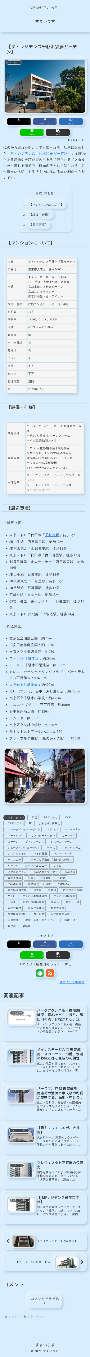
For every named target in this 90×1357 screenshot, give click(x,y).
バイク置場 (40, 853)
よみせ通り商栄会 (23, 684)
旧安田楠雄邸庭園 (33, 902)
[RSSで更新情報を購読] (50, 973)
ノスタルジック (17, 853)
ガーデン (13, 841)
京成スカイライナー (45, 871)
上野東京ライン (17, 871)
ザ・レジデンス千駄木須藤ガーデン (38, 153)
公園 (30, 877)
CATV (69, 817)
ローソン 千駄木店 (24, 658)
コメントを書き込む (45, 1301)
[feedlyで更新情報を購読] (40, 973)
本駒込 (55, 902)
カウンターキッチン (43, 835)
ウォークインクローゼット (24, 829)
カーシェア (68, 835)
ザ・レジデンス (34, 841)
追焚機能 (13, 920)
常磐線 (52, 889)
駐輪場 (27, 926)
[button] (58, 132)
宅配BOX (63, 883)
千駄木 (62, 877)
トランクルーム (71, 847)
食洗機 (12, 926)
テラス (51, 847)
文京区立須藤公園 (64, 896)
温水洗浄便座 (36, 908)
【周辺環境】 (38, 224)
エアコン (52, 829)
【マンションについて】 (46, 204)
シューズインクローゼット (24, 847)
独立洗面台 (57, 908)
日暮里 (12, 902)
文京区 (12, 896)
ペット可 (13, 865)
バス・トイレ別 (63, 853)
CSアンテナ (15, 823)
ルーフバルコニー (36, 865)
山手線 (37, 889)
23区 (34, 817)
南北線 (32, 883)
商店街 (47, 883)
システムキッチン (62, 841)
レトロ (58, 865)
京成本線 (69, 871)
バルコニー (14, 859)
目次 (38, 193)
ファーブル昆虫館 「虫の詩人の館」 (50, 859)
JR (30, 823)
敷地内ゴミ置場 (72, 889)
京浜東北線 (14, 877)
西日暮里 (38, 914)
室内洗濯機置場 (17, 889)
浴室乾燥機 (14, 908)
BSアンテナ (51, 817)
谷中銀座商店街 (60, 914)
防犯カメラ (71, 920)
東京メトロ (72, 902)
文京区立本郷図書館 (35, 896)
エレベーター (72, 829)
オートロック (16, 835)
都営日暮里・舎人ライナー (41, 920)
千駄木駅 (52, 535)
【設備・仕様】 (40, 214)
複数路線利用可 (17, 914)
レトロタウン (16, 817)
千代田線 (45, 877)
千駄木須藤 (14, 883)
